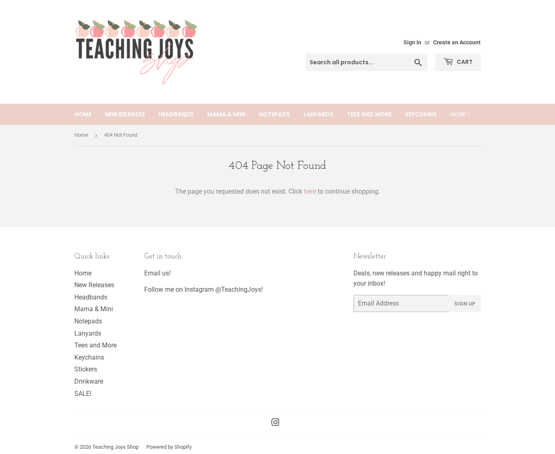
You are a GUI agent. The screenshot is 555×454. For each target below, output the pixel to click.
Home (82, 114)
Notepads (274, 114)
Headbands (176, 114)
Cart (464, 62)
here (310, 191)
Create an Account (457, 42)
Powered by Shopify (169, 447)
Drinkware (88, 381)
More (458, 114)
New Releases (125, 114)
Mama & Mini (226, 114)
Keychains (421, 114)
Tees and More (369, 114)
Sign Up (464, 303)
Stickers (85, 369)
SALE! (82, 393)
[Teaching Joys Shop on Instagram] (275, 423)
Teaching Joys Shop (115, 447)
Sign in (412, 42)
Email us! (157, 273)
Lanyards (319, 114)
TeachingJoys (241, 289)
